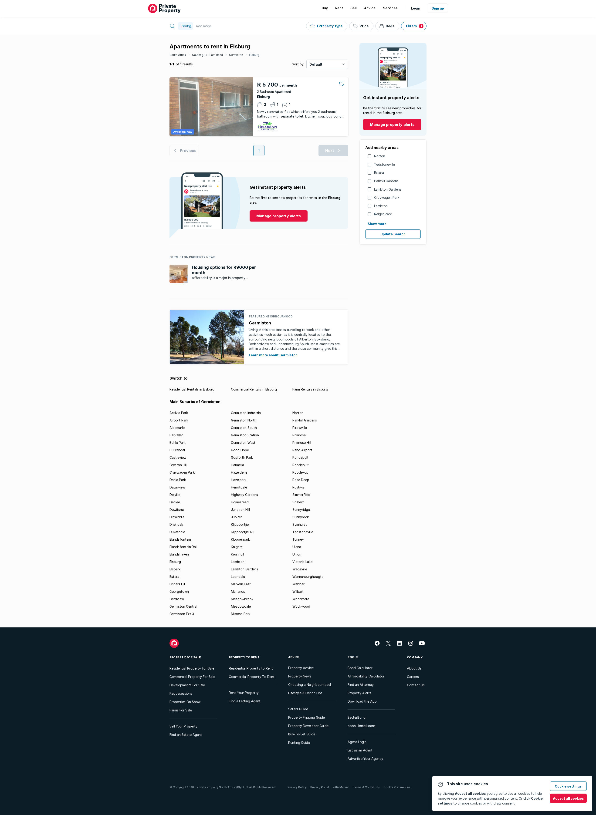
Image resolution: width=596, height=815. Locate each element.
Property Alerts (359, 693)
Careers (413, 677)
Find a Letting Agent (245, 701)
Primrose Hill (301, 443)
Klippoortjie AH (242, 532)
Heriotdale (239, 487)
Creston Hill (178, 465)
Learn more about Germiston (273, 355)
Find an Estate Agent (185, 735)
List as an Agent (360, 750)
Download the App (362, 701)
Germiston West (243, 443)
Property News (299, 676)
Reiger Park (383, 214)
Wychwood (301, 606)
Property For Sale (185, 657)
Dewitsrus (177, 510)
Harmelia (237, 465)
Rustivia (298, 487)
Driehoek (176, 524)
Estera (379, 173)
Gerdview (176, 599)
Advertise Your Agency (365, 759)
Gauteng (197, 55)
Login (415, 8)
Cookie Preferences (396, 787)
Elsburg (254, 55)
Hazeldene (239, 472)
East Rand (216, 55)
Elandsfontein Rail (183, 547)
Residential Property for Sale (191, 668)
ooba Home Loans (362, 726)
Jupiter (236, 517)
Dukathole (177, 532)
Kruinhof (237, 554)
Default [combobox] (315, 64)
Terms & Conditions (366, 787)
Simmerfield (301, 495)
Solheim (298, 502)
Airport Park (178, 420)
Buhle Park (177, 443)
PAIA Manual (341, 787)
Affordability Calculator (366, 676)
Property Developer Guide (308, 726)
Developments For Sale (187, 685)
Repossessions (180, 693)
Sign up (438, 8)
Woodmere (300, 599)
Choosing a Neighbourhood (309, 685)
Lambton (381, 206)
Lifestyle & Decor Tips (305, 693)
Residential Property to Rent (251, 668)
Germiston (236, 55)
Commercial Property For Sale (192, 677)
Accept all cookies (568, 798)
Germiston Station (245, 435)
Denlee (174, 502)
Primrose (299, 435)
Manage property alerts (392, 124)
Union (296, 554)
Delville (174, 495)
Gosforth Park (242, 457)
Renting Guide (299, 742)
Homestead (240, 502)
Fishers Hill (177, 584)
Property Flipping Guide (306, 717)
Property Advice (301, 668)
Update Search (393, 234)
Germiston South (244, 428)
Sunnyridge (301, 510)
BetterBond (357, 717)
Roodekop (300, 472)
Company (415, 657)
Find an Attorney (361, 685)
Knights (237, 547)
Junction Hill (240, 510)
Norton (379, 156)
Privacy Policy (297, 787)
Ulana (296, 547)
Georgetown (179, 591)
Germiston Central (183, 606)
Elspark (174, 569)
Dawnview (177, 487)
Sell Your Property (183, 726)
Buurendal (177, 450)
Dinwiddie (176, 517)
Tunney (298, 539)
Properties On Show (184, 702)
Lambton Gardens (387, 189)
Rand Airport (302, 450)
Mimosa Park (240, 614)
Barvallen (176, 435)
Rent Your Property (244, 693)
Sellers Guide (298, 709)
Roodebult (300, 465)
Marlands (238, 591)
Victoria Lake (302, 562)
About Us (414, 668)
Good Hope (240, 450)
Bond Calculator (360, 668)
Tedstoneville (384, 164)
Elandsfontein (180, 539)
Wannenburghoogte (307, 577)
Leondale (238, 577)
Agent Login (357, 742)
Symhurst (299, 524)
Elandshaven (179, 554)
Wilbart (298, 591)
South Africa (177, 55)
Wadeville (299, 569)
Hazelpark (238, 480)
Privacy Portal (319, 787)
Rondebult (300, 457)
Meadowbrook (242, 599)
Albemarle (177, 428)
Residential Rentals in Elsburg (191, 389)
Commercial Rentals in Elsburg (254, 389)
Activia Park (178, 413)
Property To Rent (244, 657)
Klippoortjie (240, 524)
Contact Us (416, 685)
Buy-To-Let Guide (301, 734)
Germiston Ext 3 (181, 614)
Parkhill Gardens (386, 181)
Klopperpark (240, 539)
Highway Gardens (244, 495)
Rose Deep (300, 480)
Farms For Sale (180, 710)
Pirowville (299, 428)
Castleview (177, 457)
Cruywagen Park (386, 197)
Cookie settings (568, 786)
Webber (298, 584)
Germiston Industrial (246, 413)
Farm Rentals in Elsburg (310, 389)
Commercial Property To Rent (251, 677)
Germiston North (243, 420)
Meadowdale (241, 606)
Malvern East (241, 584)
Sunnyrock (300, 517)
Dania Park (177, 480)
